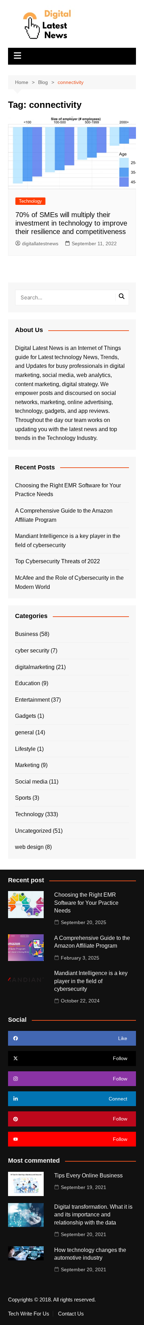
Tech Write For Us (28, 1314)
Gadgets (25, 716)
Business (26, 634)
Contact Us (71, 1314)
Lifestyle (25, 749)
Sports (23, 798)
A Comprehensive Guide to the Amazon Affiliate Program (64, 515)
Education (27, 683)
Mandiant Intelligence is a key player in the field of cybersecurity (67, 540)
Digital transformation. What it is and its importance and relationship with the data (93, 1215)
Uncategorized (33, 831)
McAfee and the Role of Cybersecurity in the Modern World (69, 582)
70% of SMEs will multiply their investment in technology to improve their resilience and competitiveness (71, 223)
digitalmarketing (35, 667)
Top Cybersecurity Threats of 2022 (57, 561)
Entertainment (32, 700)
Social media (31, 782)
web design (29, 847)
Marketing (27, 765)
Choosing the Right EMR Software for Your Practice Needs (68, 490)
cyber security (32, 651)
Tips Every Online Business (88, 1175)
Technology (30, 201)
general (24, 732)
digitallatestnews (40, 243)
